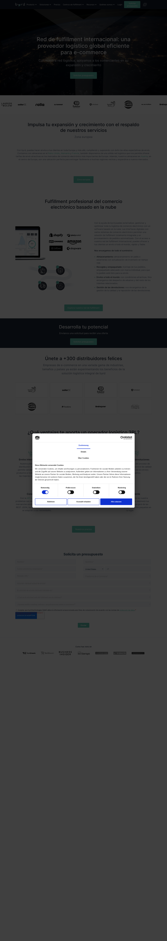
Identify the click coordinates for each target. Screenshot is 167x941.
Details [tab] (83, 452)
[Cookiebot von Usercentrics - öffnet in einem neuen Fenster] (122, 437)
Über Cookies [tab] (83, 458)
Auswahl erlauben (83, 502)
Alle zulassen (116, 502)
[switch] (70, 492)
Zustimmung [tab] (84, 445)
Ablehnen (51, 502)
